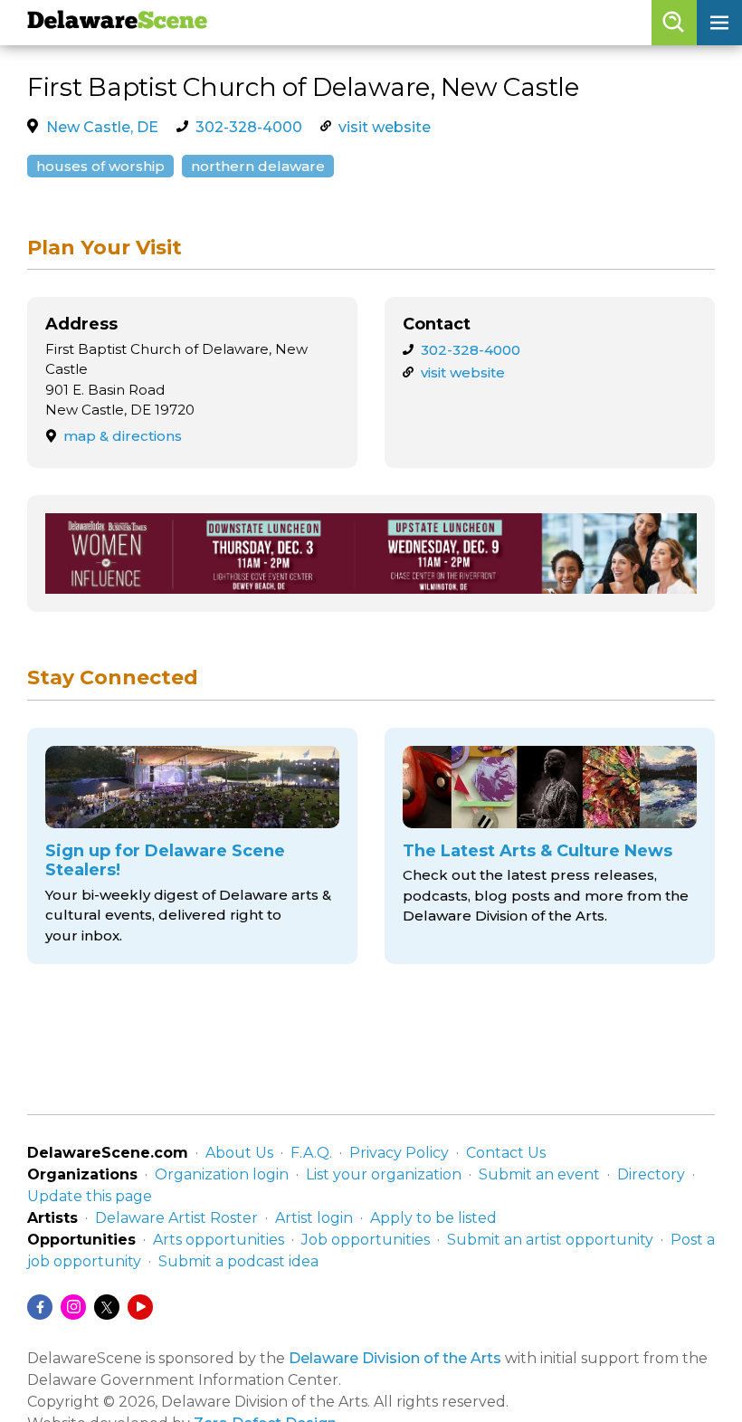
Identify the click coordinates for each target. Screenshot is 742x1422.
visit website (384, 127)
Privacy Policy (399, 1152)
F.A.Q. (311, 1152)
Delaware (117, 22)
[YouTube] (140, 1307)
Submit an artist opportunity (550, 1239)
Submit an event (539, 1174)
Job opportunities (365, 1239)
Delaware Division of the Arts (395, 1358)
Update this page (89, 1196)
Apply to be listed (433, 1217)
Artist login (314, 1217)
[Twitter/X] (106, 1307)
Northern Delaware (258, 166)
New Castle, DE (102, 127)
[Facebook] (39, 1307)
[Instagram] (73, 1307)
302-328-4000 (248, 127)
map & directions (122, 435)
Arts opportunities (218, 1239)
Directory (651, 1174)
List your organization (383, 1174)
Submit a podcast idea (238, 1261)
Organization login (222, 1174)
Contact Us (506, 1152)
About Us (239, 1152)
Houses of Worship (100, 166)
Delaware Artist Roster (176, 1217)
